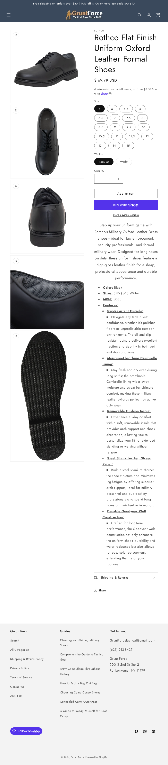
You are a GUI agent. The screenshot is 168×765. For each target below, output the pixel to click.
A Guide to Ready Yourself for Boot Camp (83, 713)
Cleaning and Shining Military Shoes (79, 642)
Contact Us (17, 687)
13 (100, 146)
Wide (126, 162)
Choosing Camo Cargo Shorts (80, 692)
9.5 (129, 127)
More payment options (126, 215)
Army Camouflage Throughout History (80, 671)
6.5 (101, 118)
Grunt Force (77, 757)
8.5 (101, 127)
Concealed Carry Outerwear (78, 702)
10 (143, 127)
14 (114, 146)
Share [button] (102, 590)
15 (128, 146)
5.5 (126, 109)
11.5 (132, 136)
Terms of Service (21, 677)
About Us (16, 696)
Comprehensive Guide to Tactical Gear (82, 657)
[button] (8, 15)
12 (147, 136)
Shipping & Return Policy (26, 659)
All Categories (19, 650)
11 (117, 136)
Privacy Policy (19, 668)
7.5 (128, 118)
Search (14, 640)
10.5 (102, 136)
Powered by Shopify (96, 757)
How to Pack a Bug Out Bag (78, 683)
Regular (104, 162)
